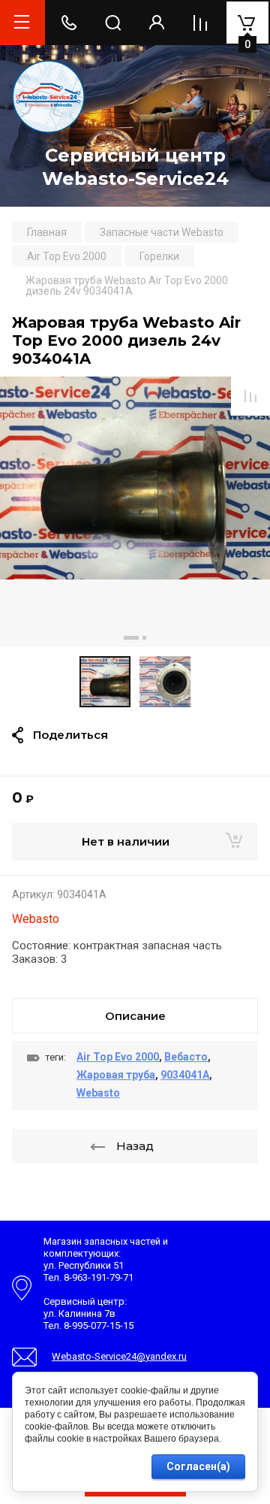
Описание (135, 1016)
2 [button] (144, 638)
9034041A (184, 1075)
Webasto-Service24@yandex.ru (119, 1356)
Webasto (35, 919)
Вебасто (186, 1057)
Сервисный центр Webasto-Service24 (135, 166)
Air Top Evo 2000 (117, 1057)
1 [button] (131, 638)
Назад (135, 1146)
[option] (135, 512)
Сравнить (250, 396)
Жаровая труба (115, 1075)
